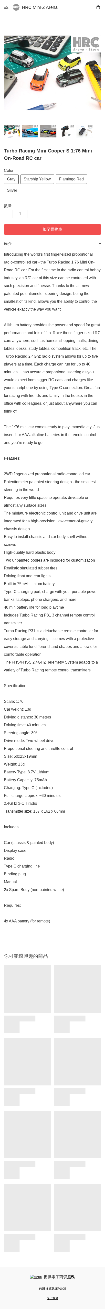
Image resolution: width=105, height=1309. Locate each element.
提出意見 (52, 1298)
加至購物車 (52, 229)
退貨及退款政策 (56, 1288)
